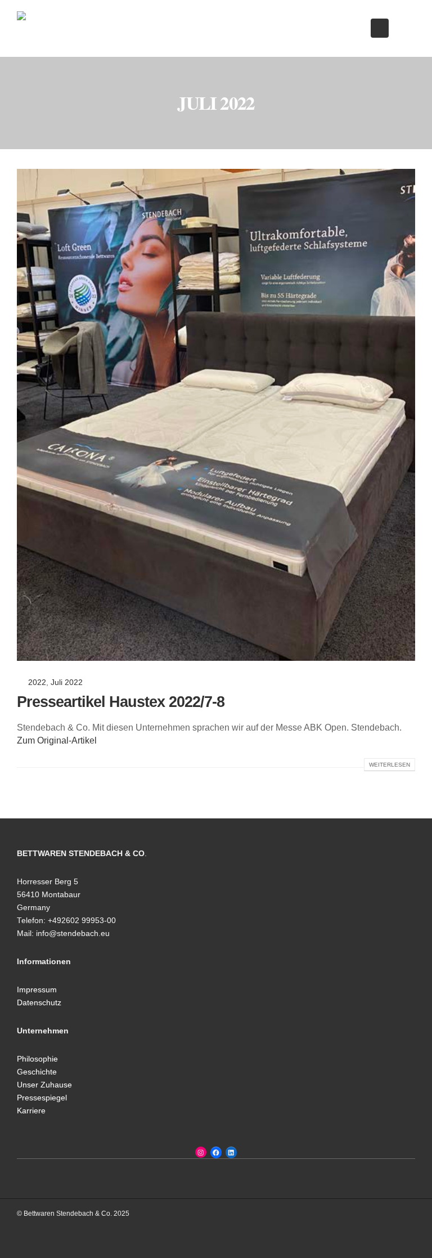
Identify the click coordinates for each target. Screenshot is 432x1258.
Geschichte (37, 1072)
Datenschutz (39, 1003)
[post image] (216, 415)
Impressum (37, 990)
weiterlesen (389, 765)
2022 (37, 682)
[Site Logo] (73, 28)
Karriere (31, 1111)
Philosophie (37, 1059)
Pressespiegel (42, 1098)
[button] (380, 28)
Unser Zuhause (44, 1085)
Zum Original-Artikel (57, 740)
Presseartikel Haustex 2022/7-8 (120, 701)
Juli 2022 (67, 682)
